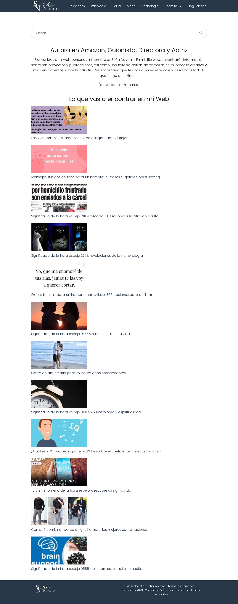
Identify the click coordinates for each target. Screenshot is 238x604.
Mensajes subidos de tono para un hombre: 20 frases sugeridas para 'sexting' (95, 177)
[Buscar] (199, 31)
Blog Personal (197, 6)
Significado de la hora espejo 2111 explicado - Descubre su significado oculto (94, 216)
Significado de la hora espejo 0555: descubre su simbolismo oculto (86, 568)
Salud (116, 6)
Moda (131, 6)
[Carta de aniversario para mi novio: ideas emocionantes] (59, 355)
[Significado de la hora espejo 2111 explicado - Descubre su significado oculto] (59, 199)
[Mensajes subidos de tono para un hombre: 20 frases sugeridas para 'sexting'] (59, 160)
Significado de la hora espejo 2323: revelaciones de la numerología (87, 255)
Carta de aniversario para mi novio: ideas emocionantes (78, 373)
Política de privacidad (174, 590)
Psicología (98, 6)
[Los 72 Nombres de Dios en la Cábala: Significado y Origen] (59, 120)
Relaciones (77, 6)
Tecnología (150, 6)
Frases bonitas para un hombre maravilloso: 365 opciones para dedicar (91, 294)
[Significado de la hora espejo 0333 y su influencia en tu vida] (59, 316)
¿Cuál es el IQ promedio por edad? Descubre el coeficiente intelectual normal (96, 451)
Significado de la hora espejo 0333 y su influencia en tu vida (80, 333)
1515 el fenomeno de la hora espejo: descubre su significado (81, 490)
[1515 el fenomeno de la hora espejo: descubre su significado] (59, 473)
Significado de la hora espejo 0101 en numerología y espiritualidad (86, 412)
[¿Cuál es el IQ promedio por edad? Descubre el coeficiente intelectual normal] (59, 434)
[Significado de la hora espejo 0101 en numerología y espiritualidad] (59, 395)
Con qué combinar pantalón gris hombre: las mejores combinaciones (89, 529)
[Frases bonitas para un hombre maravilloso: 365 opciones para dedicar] (59, 277)
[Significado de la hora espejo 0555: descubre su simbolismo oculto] (59, 551)
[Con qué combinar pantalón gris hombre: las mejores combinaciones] (59, 512)
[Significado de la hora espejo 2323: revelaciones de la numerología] (59, 238)
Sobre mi (171, 6)
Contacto (151, 590)
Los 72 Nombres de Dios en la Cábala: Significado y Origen (79, 138)
